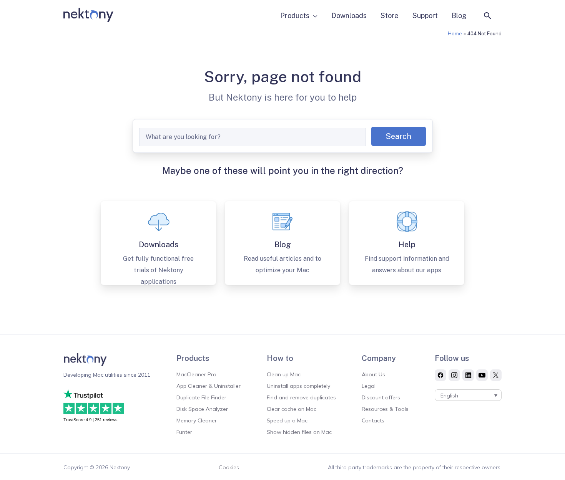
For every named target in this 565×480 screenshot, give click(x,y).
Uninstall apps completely (298, 385)
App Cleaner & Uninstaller (208, 385)
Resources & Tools (385, 409)
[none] (468, 395)
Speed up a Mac (287, 420)
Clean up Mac (284, 374)
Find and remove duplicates (301, 397)
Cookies (229, 467)
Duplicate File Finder (201, 397)
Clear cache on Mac (291, 409)
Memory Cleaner (196, 420)
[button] (488, 16)
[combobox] (252, 137)
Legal (369, 385)
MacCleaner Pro (196, 374)
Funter (184, 432)
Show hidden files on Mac (299, 432)
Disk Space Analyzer (202, 409)
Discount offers (381, 397)
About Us (373, 374)
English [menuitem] (449, 395)
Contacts (373, 420)
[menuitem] (468, 395)
